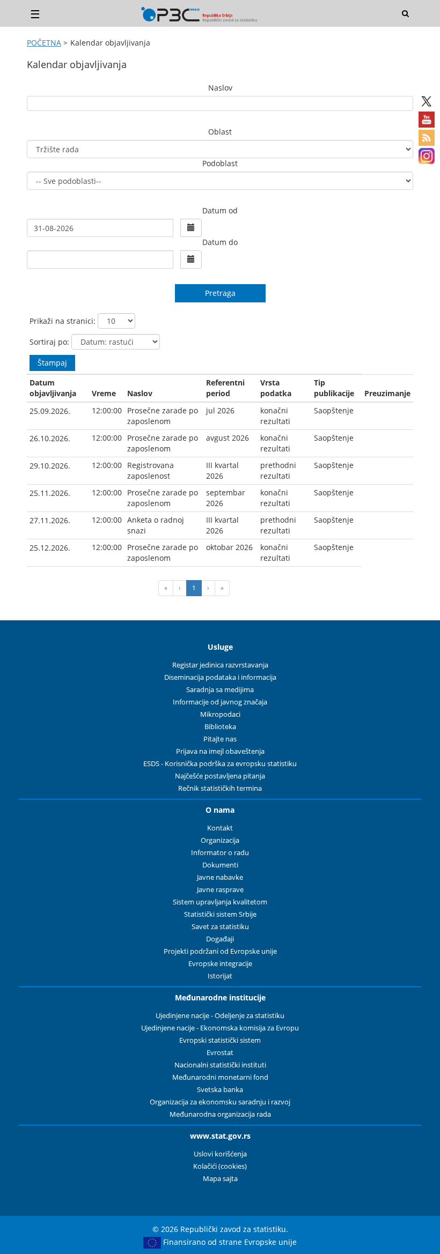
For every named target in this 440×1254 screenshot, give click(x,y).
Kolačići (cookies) (220, 1166)
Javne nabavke (220, 877)
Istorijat (220, 976)
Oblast (220, 132)
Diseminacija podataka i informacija (220, 677)
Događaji (220, 939)
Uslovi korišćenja (220, 1154)
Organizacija (220, 840)
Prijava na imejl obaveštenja (220, 751)
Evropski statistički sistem (220, 1040)
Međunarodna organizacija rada (220, 1114)
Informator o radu (220, 852)
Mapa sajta (220, 1178)
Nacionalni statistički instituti (220, 1065)
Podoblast (220, 163)
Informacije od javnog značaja (220, 702)
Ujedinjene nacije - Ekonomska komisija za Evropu (220, 1028)
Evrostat (220, 1052)
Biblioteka (220, 726)
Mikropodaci (220, 714)
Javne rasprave (220, 889)
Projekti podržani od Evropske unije (220, 951)
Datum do (220, 242)
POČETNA (44, 43)
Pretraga (220, 293)
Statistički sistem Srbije (220, 914)
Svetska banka (220, 1089)
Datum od (220, 210)
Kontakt (220, 828)
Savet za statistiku (220, 926)
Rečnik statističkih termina (220, 788)
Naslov (220, 88)
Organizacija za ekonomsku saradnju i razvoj (220, 1102)
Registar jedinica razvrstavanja (220, 665)
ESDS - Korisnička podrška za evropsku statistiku (220, 763)
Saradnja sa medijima (220, 689)
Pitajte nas (220, 739)
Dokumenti (220, 865)
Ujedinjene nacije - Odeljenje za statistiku (220, 1015)
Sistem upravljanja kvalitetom (220, 902)
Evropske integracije (220, 963)
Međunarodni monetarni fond (220, 1077)
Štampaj (52, 363)
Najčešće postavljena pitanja (220, 776)
